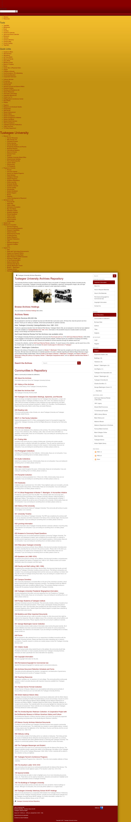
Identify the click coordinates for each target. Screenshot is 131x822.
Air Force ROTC (8, 57)
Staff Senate (7, 110)
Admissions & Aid (8, 200)
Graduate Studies (8, 88)
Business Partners (12, 148)
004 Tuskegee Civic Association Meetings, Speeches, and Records (38, 396)
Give (5, 3)
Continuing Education (10, 75)
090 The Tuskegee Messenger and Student (30, 745)
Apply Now (10, 203)
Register (96, 344)
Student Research (12, 237)
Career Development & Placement (16, 198)
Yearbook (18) (98, 362)
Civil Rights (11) (98, 369)
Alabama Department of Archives (103, 425)
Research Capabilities (13, 230)
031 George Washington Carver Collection (30, 624)
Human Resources (9, 92)
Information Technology (10, 93)
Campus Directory (9, 40)
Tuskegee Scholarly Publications (13, 124)
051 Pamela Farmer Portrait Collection (28, 687)
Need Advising (11, 175)
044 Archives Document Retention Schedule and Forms (34, 669)
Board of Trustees (9, 64)
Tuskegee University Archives (70, 820)
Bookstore (6, 36)
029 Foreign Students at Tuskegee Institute (30, 601)
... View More (98, 391)
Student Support (11, 193)
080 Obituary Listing (22, 734)
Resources (7, 19)
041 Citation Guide (21, 647)
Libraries (6, 38)
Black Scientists (98, 436)
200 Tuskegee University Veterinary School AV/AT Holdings (36, 790)
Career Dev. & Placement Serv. (12, 68)
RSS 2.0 (99, 455)
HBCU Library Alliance (100, 414)
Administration (8, 53)
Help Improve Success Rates (15, 255)
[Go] (114, 275)
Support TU (7, 248)
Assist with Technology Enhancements (18, 251)
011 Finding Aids (21, 439)
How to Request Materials (101, 289)
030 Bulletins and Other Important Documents (31, 614)
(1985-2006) (102, 399)
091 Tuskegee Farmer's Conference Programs (31, 757)
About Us (97, 286)
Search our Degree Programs (15, 173)
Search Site (3, 9)
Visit (5, 4)
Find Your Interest (12, 171)
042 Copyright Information (24, 656)
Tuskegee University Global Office (16, 157)
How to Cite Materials (100, 293)
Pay (5, 6)
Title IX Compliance (9, 123)
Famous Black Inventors (101, 429)
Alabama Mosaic (99, 421)
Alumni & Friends (8, 59)
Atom (98, 459)
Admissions (7, 55)
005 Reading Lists (21, 410)
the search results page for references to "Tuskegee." (57, 345)
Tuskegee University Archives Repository (28, 801)
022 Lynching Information (24, 523)
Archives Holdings (31, 310)
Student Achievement (10, 112)
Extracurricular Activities (14, 159)
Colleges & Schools (9, 71)
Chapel (6, 69)
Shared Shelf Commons (101, 407)
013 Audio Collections (22, 459)
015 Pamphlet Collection (23, 475)
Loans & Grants (11, 219)
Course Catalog (8, 43)
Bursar (5, 66)
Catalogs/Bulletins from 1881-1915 (38, 330)
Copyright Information (100, 302)
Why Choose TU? (12, 139)
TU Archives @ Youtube (101, 410)
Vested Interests (11, 232)
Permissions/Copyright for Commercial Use (101, 297)
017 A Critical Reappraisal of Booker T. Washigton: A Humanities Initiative (41, 492)
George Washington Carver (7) (103, 387)
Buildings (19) (98, 358)
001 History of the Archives (24, 384)
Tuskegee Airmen (12, 269)
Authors (96, 326)
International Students (13, 150)
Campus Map (7, 41)
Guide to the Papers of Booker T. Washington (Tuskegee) (57, 353)
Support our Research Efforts (15, 253)
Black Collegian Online (100, 432)
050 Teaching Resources (23, 677)
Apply (5, 1)
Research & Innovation (10, 225)
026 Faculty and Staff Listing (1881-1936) (29, 566)
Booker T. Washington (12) (101, 365)
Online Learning (11, 143)
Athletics (6, 17)
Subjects (96, 333)
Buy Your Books (11, 209)
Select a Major (11, 205)
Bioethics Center (8, 62)
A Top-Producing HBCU (13, 260)
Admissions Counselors (13, 207)
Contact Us (97, 306)
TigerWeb (6, 13)
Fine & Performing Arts (13, 161)
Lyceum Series (11, 162)
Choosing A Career (12, 141)
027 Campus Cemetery (23, 579)
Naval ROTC (7, 100)
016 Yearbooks (20, 483)
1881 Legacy (98, 403)
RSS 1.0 (99, 452)
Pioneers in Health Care (14, 258)
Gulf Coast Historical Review (75, 337)
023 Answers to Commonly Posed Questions (31, 533)
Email (5, 29)
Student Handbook (9, 119)
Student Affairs (8, 114)
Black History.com (99, 418)
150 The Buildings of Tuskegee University (29, 782)
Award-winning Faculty (13, 233)
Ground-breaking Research (15, 228)
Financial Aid (7, 85)
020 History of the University (25, 506)
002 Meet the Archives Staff (24, 390)
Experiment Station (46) (101, 354)
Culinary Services (8, 79)
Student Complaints (9, 116)
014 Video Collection (22, 467)
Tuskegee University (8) (101, 380)
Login (95, 340)
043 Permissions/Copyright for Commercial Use (31, 663)
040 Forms (18, 635)
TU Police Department (10, 128)
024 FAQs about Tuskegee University (28, 545)
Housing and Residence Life (11, 90)
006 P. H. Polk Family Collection (26, 418)
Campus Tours (11, 154)
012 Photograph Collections (24, 451)
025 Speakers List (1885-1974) (26, 556)
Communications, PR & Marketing (13, 73)
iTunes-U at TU (8, 97)
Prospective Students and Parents (16, 147)
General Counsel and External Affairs (14, 86)
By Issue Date (98, 322)
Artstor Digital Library (100, 443)
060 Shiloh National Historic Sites (26, 695)
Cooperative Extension (10, 77)
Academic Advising (12, 212)
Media (5, 15)
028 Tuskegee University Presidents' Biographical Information (36, 591)
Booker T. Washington (13, 267)
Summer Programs (12, 226)
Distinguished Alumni (13, 271)
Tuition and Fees (8, 126)
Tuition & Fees (11, 216)
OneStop (6, 31)
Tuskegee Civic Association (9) (103, 372)
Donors (9, 155)
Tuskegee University (14, 132)
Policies (6, 102)
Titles (95, 329)
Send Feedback (24, 817)
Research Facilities (12, 244)
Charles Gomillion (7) (100, 383)
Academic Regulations (13, 180)
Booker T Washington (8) (101, 376)
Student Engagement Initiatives (12, 117)
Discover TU (7, 136)
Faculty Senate (8, 83)
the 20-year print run (57, 337)
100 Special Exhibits (22, 773)
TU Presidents (11, 166)
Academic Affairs (8, 52)
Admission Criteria (12, 210)
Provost (9, 170)
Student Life (7, 223)
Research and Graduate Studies (13, 107)
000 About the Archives (23, 378)
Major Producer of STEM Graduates (17, 257)
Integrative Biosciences (10, 95)
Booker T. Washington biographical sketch (52, 355)
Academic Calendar (9, 32)
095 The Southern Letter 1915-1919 (27, 765)
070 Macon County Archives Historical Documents (32, 722)
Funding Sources (12, 235)
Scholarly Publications (13, 239)
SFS (8, 246)
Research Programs (12, 242)
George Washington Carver (15, 265)
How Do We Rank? (12, 145)
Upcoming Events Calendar (11, 34)
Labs (8, 241)
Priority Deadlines (12, 214)
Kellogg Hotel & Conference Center (13, 99)
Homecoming (11, 164)
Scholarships (7, 108)
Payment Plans (11, 217)
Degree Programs (12, 178)
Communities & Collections (101, 318)
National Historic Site (13, 262)
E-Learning (7, 81)
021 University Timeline (23, 514)
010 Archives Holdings (23, 428)
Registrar (6, 105)
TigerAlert (6, 45)
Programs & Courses (9, 168)
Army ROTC (7, 61)
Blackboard (7, 27)
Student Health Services (10, 121)
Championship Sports (13, 264)
